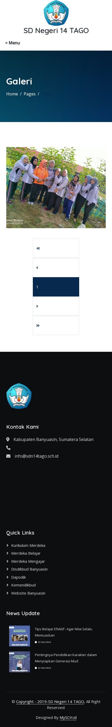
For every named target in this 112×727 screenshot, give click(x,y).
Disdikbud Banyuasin (29, 569)
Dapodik (18, 577)
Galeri (47, 94)
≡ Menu (12, 43)
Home (12, 94)
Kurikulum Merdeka (28, 545)
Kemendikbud (23, 584)
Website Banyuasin (28, 593)
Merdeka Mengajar (28, 561)
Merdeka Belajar (26, 553)
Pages (30, 94)
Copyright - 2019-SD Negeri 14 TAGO (50, 701)
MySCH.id (68, 717)
